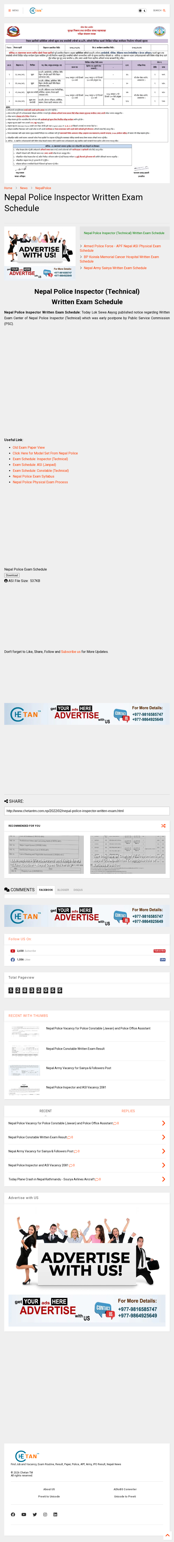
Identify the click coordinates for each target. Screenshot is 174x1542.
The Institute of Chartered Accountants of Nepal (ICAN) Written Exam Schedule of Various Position (127, 860)
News (24, 188)
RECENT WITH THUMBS (28, 1016)
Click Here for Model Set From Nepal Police (45, 453)
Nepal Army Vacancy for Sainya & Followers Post (78, 1068)
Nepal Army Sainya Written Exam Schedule (115, 268)
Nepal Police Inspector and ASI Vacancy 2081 (76, 1087)
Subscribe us (71, 652)
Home (8, 188)
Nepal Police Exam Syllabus (33, 476)
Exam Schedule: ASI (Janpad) (34, 465)
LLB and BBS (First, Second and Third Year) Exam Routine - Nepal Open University (46, 863)
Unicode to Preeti (125, 1496)
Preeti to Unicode (49, 1496)
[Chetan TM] (35, 12)
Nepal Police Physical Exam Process (40, 482)
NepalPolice (43, 188)
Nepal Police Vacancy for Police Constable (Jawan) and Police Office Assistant (98, 1028)
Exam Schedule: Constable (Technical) (41, 471)
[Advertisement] (87, 386)
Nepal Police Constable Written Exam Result (75, 1048)
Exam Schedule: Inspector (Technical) (40, 459)
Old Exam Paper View (29, 448)
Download (12, 575)
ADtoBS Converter (125, 1489)
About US (49, 1489)
